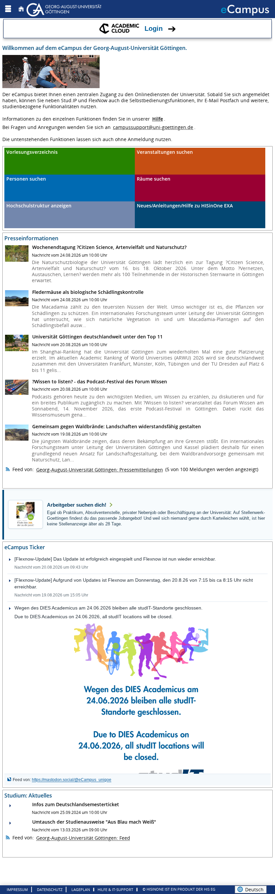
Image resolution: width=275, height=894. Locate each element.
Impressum (17, 889)
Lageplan (80, 889)
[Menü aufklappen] (8, 9)
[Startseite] (21, 9)
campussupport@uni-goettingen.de (153, 127)
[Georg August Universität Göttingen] (64, 9)
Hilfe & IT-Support (115, 889)
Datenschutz (49, 889)
